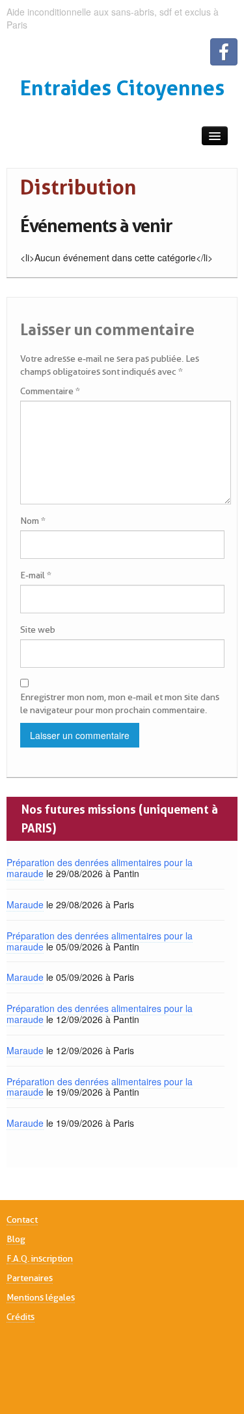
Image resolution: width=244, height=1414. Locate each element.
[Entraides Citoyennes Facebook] (223, 51)
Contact (22, 1219)
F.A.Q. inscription (40, 1258)
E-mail (35, 575)
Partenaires (30, 1278)
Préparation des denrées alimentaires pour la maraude (100, 868)
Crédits (20, 1317)
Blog (16, 1239)
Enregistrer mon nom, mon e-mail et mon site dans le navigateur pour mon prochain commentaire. (119, 703)
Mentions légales (41, 1297)
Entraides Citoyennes (122, 87)
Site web (37, 629)
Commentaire (50, 391)
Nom (33, 520)
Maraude (25, 904)
